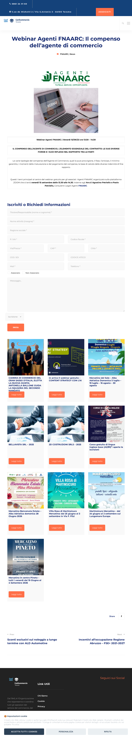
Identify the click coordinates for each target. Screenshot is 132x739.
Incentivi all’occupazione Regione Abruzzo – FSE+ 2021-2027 (102, 639)
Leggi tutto (16, 394)
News (72, 54)
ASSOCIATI (104, 12)
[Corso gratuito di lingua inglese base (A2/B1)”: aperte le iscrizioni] (106, 424)
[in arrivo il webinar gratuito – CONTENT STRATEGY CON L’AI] (66, 357)
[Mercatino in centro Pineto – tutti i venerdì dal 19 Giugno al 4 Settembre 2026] (25, 557)
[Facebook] (121, 616)
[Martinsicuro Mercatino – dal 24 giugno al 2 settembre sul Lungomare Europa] (106, 490)
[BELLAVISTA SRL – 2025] (25, 424)
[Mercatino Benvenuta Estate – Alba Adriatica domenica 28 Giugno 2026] (25, 490)
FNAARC (64, 54)
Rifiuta (108, 732)
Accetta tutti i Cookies (24, 732)
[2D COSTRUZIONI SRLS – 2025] (66, 424)
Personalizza (66, 732)
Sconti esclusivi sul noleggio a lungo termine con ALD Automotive (32, 639)
